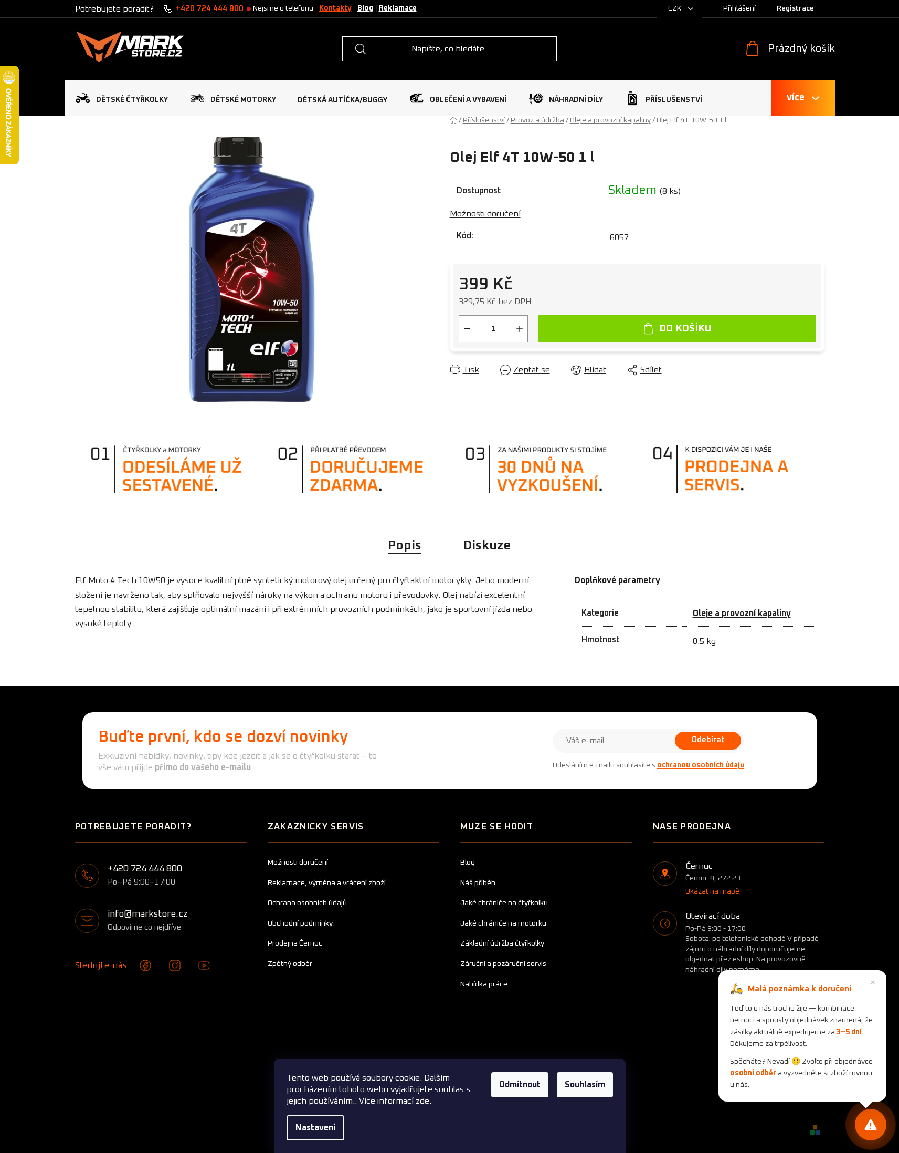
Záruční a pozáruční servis (503, 964)
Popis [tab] (404, 545)
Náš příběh (477, 883)
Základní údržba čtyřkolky (502, 943)
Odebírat (708, 740)
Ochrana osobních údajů (307, 903)
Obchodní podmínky (300, 923)
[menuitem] (121, 98)
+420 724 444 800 (210, 9)
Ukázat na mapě (712, 891)
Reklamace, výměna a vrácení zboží (327, 883)
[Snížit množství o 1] (467, 329)
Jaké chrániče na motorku (503, 923)
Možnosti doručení (485, 214)
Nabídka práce (483, 984)
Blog (365, 8)
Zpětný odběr (290, 964)
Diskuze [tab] (487, 545)
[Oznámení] (870, 1124)
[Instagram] (174, 965)
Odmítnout (520, 1085)
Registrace (795, 8)
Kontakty (335, 8)
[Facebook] (145, 965)
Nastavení (315, 1128)
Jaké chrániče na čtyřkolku (504, 903)
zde (422, 1101)
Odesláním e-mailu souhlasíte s (648, 765)
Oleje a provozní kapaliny (742, 613)
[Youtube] (204, 965)
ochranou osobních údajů (700, 765)
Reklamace (398, 8)
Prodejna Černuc (295, 943)
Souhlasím (585, 1085)
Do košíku (685, 329)
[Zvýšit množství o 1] (519, 329)
